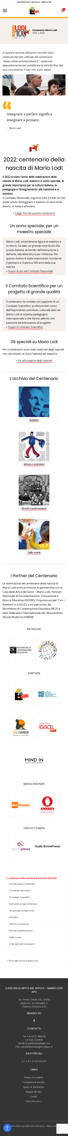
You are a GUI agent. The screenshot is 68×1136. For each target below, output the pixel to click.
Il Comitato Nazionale (19, 890)
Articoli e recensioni (34, 464)
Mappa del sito (34, 1091)
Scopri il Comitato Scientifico (25, 327)
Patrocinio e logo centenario (23, 903)
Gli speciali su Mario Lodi (21, 910)
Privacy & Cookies (33, 1077)
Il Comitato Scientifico (19, 897)
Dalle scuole (34, 552)
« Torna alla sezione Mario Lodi (22, 960)
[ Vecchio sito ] (33, 1101)
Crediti (33, 1096)
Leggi (35, 213)
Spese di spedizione (33, 1087)
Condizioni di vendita (34, 1082)
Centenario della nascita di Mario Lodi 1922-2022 (33, 878)
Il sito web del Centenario (21, 943)
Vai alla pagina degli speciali (35, 360)
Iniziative (34, 419)
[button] (34, 30)
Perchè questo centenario (22, 883)
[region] (34, 30)
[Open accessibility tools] (7, 1128)
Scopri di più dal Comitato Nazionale (30, 271)
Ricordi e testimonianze (34, 508)
